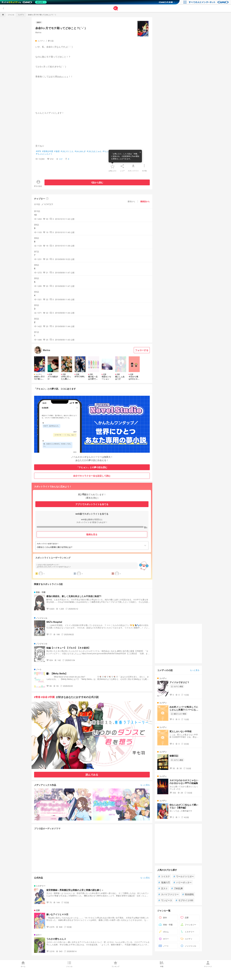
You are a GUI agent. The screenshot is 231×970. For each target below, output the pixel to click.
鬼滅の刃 (164, 882)
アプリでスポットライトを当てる (91, 504)
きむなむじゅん (94, 151)
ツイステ (164, 876)
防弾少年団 (47, 151)
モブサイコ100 (184, 900)
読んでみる (92, 774)
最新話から (145, 201)
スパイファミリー (169, 894)
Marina (38, 32)
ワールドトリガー (184, 876)
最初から (131, 201)
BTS (38, 151)
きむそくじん (67, 151)
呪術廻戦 (188, 894)
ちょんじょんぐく (44, 153)
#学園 (51, 697)
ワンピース (165, 900)
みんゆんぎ (80, 151)
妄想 (57, 151)
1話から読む (97, 182)
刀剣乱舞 (177, 888)
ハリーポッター (183, 882)
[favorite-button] (112, 166)
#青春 (37, 697)
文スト (163, 888)
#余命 (44, 697)
